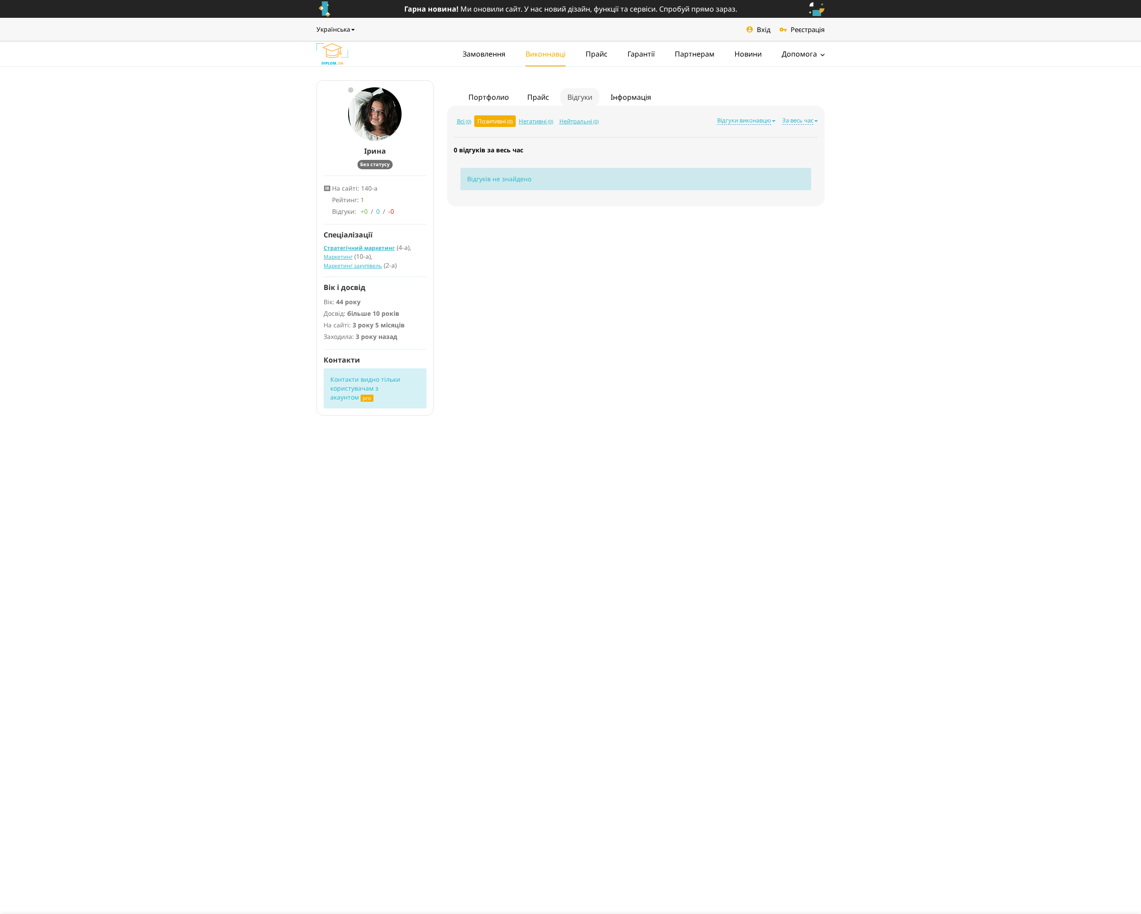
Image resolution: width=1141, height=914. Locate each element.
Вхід (764, 29)
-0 (391, 211)
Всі (464, 121)
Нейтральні (579, 121)
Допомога (800, 54)
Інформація (631, 97)
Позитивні (495, 121)
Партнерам (694, 54)
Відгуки (579, 97)
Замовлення (484, 54)
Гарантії (641, 54)
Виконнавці (545, 54)
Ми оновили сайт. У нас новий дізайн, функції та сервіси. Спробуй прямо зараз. (570, 9)
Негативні (536, 121)
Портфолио (488, 97)
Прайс (596, 54)
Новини (748, 54)
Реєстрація (808, 29)
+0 (364, 211)
